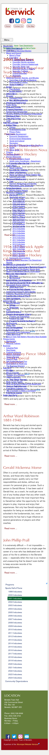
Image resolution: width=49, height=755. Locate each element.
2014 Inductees (15, 643)
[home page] (21, 12)
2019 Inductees (15, 660)
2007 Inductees (15, 619)
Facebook (8, 736)
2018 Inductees (15, 657)
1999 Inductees (15, 591)
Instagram (20, 736)
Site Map (30, 26)
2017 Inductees (15, 653)
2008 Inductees (15, 622)
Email (26, 736)
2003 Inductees (15, 605)
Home (8, 26)
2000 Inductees (15, 595)
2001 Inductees (15, 598)
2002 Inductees (15, 601)
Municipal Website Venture (27, 744)
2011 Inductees (15, 632)
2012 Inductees (15, 636)
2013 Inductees (15, 639)
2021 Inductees (15, 667)
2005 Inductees (15, 612)
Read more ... (10, 404)
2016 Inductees (15, 650)
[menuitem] (8, 46)
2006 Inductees (15, 615)
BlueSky (14, 736)
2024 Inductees (15, 677)
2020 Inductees (15, 663)
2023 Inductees (15, 674)
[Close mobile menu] (6, 44)
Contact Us (18, 26)
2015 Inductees (15, 646)
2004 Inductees (15, 608)
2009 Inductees (15, 626)
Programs (10, 584)
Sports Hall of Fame (13, 588)
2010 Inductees (15, 629)
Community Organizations (16, 681)
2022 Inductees (15, 670)
